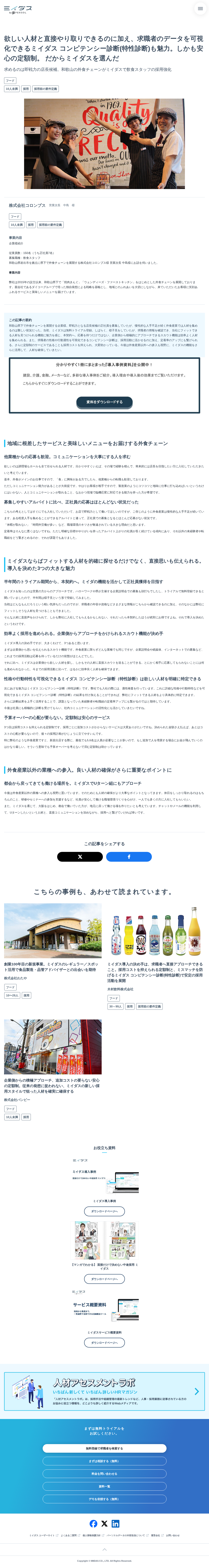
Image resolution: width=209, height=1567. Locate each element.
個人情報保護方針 (92, 1535)
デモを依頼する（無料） (104, 1499)
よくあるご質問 (69, 1535)
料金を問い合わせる (104, 1473)
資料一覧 (104, 1486)
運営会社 (155, 1535)
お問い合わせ (173, 1535)
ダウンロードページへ (104, 1211)
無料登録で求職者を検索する (104, 1448)
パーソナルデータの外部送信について (126, 1535)
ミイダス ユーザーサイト (42, 1535)
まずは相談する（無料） (104, 1461)
